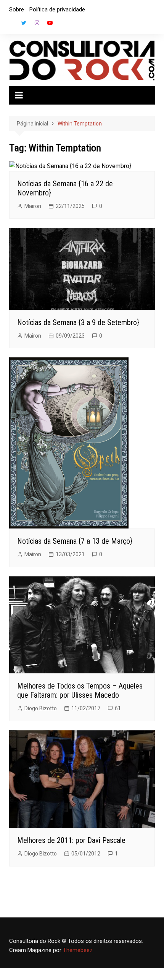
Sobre (16, 9)
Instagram (37, 23)
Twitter (24, 23)
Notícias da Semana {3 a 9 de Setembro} (78, 322)
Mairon (32, 206)
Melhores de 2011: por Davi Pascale (71, 840)
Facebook (11, 24)
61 (118, 708)
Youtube (50, 23)
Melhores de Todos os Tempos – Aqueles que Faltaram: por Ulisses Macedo (80, 690)
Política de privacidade (57, 9)
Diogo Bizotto (40, 708)
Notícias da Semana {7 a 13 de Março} (74, 541)
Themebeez (78, 950)
